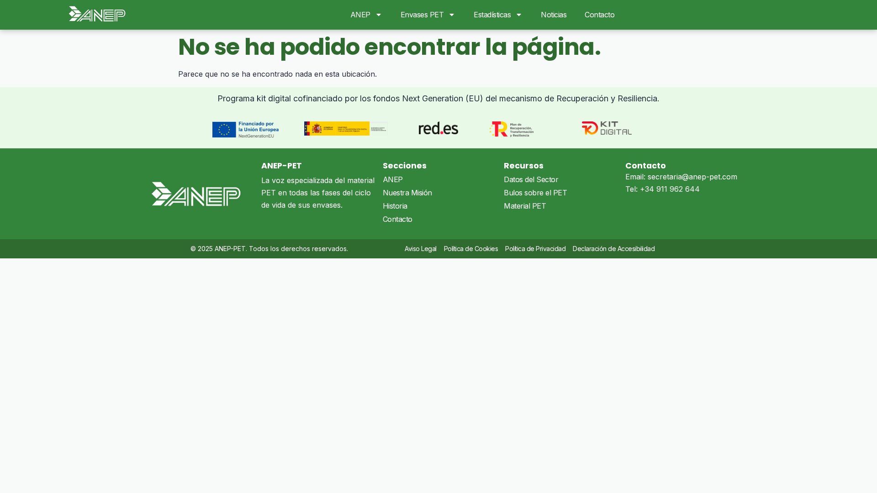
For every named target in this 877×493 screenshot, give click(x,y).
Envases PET (422, 14)
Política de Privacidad (535, 248)
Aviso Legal (421, 248)
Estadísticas (492, 14)
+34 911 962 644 (670, 189)
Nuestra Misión (407, 192)
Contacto (599, 14)
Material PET (525, 205)
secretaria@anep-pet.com (692, 176)
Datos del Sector (531, 179)
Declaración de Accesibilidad (614, 248)
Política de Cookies (471, 248)
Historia (395, 205)
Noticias (553, 14)
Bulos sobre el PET (535, 192)
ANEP (360, 14)
